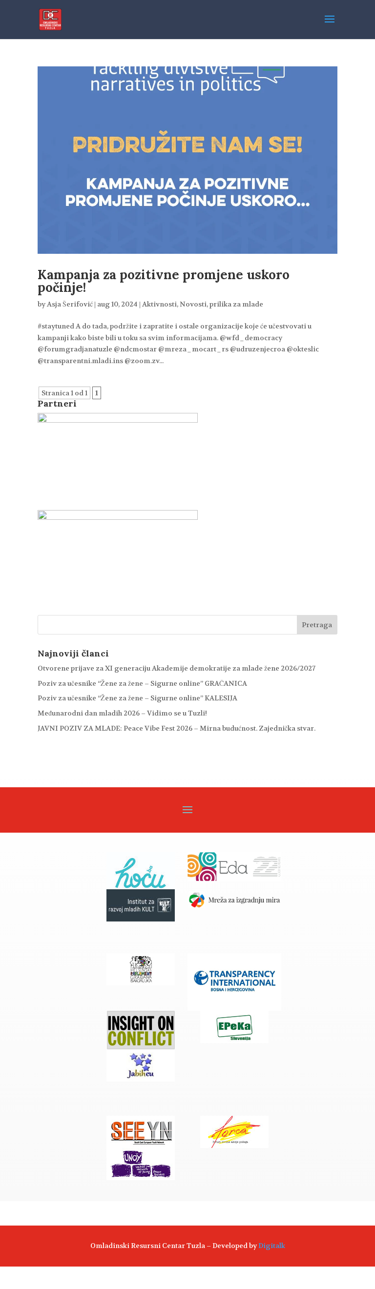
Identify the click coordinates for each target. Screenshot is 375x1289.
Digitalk (271, 1245)
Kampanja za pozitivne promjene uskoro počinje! (164, 280)
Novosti (193, 304)
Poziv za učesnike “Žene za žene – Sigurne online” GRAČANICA (142, 683)
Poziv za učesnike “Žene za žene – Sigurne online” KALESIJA (137, 698)
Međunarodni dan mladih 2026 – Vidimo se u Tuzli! (122, 713)
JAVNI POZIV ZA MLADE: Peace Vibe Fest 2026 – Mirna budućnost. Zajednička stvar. (176, 728)
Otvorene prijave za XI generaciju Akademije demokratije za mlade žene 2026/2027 (176, 668)
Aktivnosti (159, 304)
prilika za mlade (236, 304)
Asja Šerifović (70, 304)
